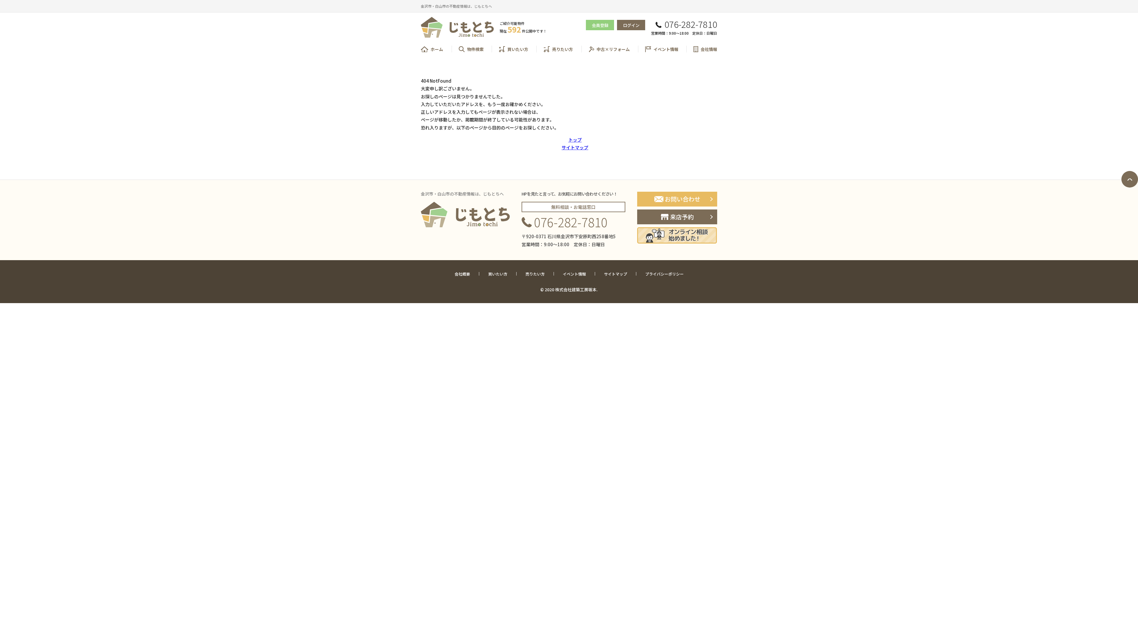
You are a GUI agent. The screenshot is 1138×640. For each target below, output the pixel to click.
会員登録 (600, 25)
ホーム (437, 49)
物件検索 (475, 49)
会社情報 (709, 49)
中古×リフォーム (613, 49)
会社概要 (462, 274)
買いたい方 (517, 49)
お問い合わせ (682, 199)
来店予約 (682, 216)
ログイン (631, 25)
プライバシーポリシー (664, 274)
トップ (575, 140)
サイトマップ (575, 147)
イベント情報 (665, 49)
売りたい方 (562, 49)
